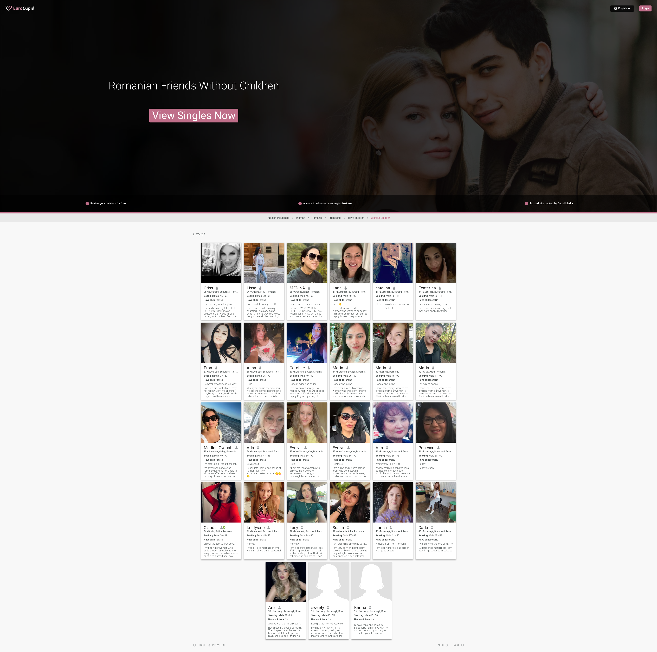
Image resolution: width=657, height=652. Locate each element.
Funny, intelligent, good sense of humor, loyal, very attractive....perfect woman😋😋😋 (264, 472)
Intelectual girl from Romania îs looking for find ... (393, 543)
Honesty (294, 543)
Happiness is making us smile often (435, 304)
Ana (272, 607)
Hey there (338, 463)
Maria (338, 368)
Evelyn (296, 447)
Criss (208, 288)
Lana (337, 288)
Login (645, 8)
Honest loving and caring (303, 384)
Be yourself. (253, 463)
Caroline (297, 368)
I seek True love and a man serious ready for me (307, 304)
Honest (251, 543)
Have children (356, 217)
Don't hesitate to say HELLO (261, 304)
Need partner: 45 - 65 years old (327, 623)
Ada (250, 447)
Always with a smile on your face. (285, 623)
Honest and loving (342, 384)
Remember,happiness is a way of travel (221, 384)
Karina (360, 607)
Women (300, 217)
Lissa (251, 288)
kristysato (256, 527)
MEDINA (297, 288)
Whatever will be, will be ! (388, 463)
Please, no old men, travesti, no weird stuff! (393, 304)
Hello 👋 (337, 304)
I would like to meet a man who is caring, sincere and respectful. (264, 549)
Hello (249, 384)
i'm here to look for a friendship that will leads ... (221, 463)
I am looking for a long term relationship (221, 304)
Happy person (426, 468)
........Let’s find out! (385, 308)
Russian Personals (278, 217)
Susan (338, 527)
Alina (251, 368)
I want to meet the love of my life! (435, 543)
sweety (317, 607)
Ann (379, 447)
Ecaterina (427, 288)
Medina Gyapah (218, 447)
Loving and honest (428, 384)
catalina (383, 288)
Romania (317, 217)
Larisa (381, 527)
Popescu (426, 447)
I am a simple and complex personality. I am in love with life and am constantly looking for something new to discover (371, 629)
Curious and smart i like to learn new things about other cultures (435, 549)
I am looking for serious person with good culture (392, 549)
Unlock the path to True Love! (219, 543)
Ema (208, 368)
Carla (423, 527)
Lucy (294, 527)
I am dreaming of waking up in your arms (350, 543)
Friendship (335, 217)
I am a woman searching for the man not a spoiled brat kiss (435, 309)
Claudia (211, 527)
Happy (422, 463)
